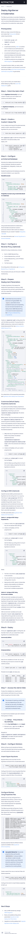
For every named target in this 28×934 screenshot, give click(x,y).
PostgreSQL (22, 231)
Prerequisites (12, 34)
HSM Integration (8, 61)
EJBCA (17, 46)
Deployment (9, 6)
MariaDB (4, 233)
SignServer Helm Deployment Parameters (13, 396)
